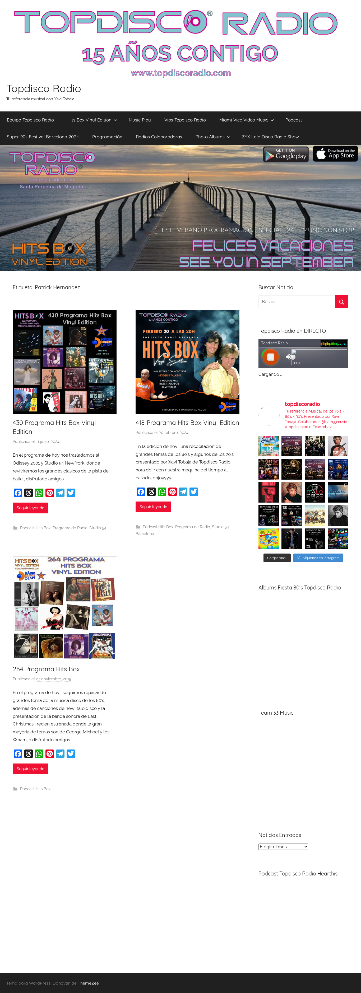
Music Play (140, 120)
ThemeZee (88, 983)
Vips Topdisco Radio (185, 120)
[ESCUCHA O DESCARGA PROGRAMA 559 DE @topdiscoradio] (291, 446)
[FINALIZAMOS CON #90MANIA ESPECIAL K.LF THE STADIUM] (268, 492)
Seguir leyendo (30, 507)
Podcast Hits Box (35, 528)
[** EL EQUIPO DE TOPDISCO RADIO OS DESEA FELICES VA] (268, 446)
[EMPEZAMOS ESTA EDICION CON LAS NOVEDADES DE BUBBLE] (291, 538)
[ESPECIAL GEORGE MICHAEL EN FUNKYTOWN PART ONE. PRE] (338, 515)
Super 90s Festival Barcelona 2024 (43, 136)
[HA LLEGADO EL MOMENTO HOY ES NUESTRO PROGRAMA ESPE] (315, 469)
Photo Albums (210, 136)
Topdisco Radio (43, 88)
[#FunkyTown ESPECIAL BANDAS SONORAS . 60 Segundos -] (338, 446)
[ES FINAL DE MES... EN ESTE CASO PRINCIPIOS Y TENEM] (338, 538)
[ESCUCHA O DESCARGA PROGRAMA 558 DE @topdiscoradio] (338, 469)
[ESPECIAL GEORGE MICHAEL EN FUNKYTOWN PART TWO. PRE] (291, 492)
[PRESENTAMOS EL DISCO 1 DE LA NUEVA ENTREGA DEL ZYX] (268, 538)
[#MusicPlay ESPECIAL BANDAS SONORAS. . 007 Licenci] (268, 469)
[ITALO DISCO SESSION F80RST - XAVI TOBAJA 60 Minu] (315, 492)
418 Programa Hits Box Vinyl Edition (187, 423)
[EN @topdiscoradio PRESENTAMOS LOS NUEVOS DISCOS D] (268, 515)
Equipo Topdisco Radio (30, 120)
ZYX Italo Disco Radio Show (270, 136)
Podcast (293, 120)
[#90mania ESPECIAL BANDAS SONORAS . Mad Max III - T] (315, 446)
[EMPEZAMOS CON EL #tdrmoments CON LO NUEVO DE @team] (338, 492)
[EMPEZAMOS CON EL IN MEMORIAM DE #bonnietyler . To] (291, 469)
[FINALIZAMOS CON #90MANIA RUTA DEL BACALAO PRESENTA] (315, 515)
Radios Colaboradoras (159, 136)
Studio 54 (97, 528)
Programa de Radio (70, 528)
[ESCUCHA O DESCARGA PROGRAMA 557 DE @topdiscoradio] (291, 515)
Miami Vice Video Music (243, 120)
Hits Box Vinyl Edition (89, 120)
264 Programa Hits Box (46, 669)
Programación (107, 136)
